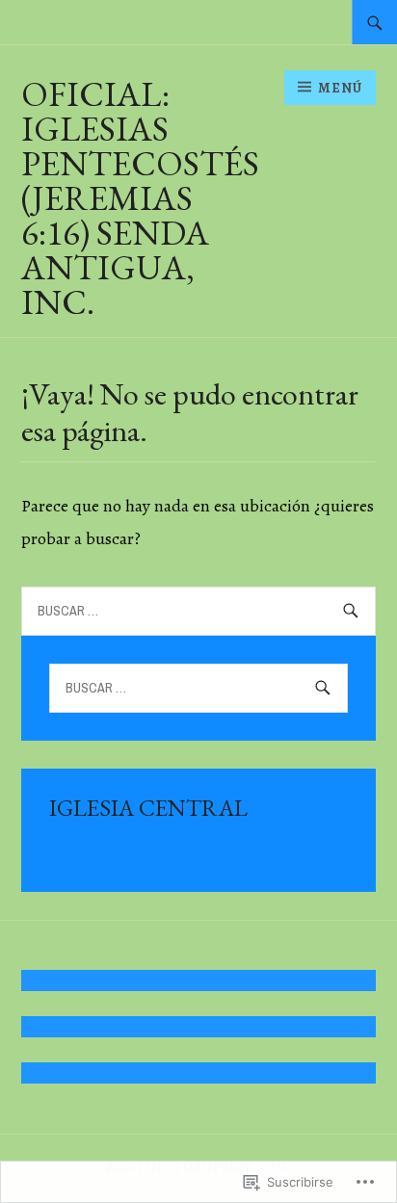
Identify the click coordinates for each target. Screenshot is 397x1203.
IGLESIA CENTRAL (148, 808)
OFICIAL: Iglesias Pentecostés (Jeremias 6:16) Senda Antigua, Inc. (140, 198)
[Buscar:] (375, 22)
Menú (340, 88)
